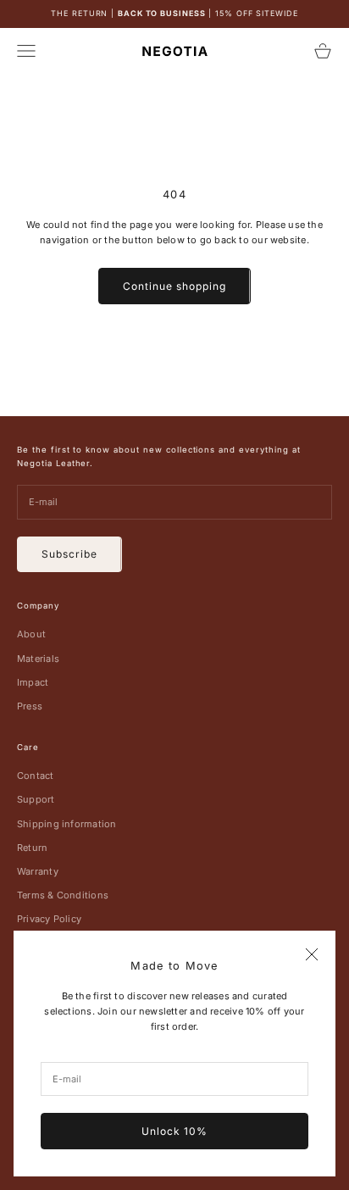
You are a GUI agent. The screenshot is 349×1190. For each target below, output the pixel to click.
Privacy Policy (49, 919)
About (31, 634)
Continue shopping (174, 286)
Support (36, 799)
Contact (35, 775)
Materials (38, 659)
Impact (32, 682)
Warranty (37, 871)
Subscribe (69, 554)
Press (29, 706)
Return (32, 848)
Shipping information (66, 824)
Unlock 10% (174, 1131)
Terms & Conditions (62, 895)
